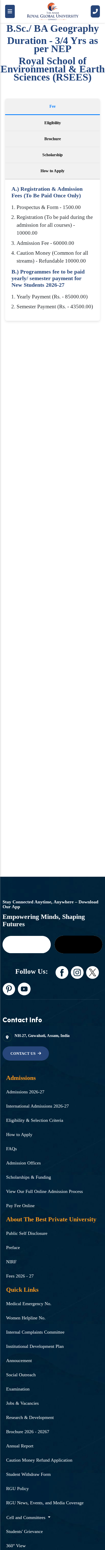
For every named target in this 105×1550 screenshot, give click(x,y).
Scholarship (52, 155)
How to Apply (52, 171)
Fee (52, 106)
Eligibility (52, 123)
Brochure (52, 139)
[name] (27, 944)
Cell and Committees (26, 1517)
